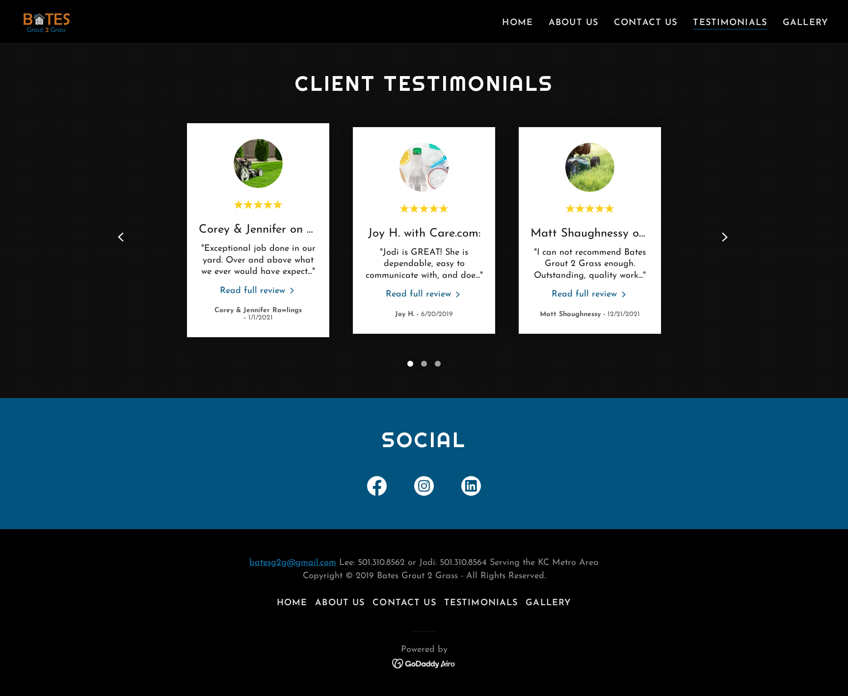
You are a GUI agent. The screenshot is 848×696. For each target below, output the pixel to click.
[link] (46, 21)
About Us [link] (573, 23)
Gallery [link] (805, 23)
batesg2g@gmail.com (292, 563)
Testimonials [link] (730, 23)
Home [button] (292, 603)
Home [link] (517, 23)
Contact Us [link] (645, 23)
